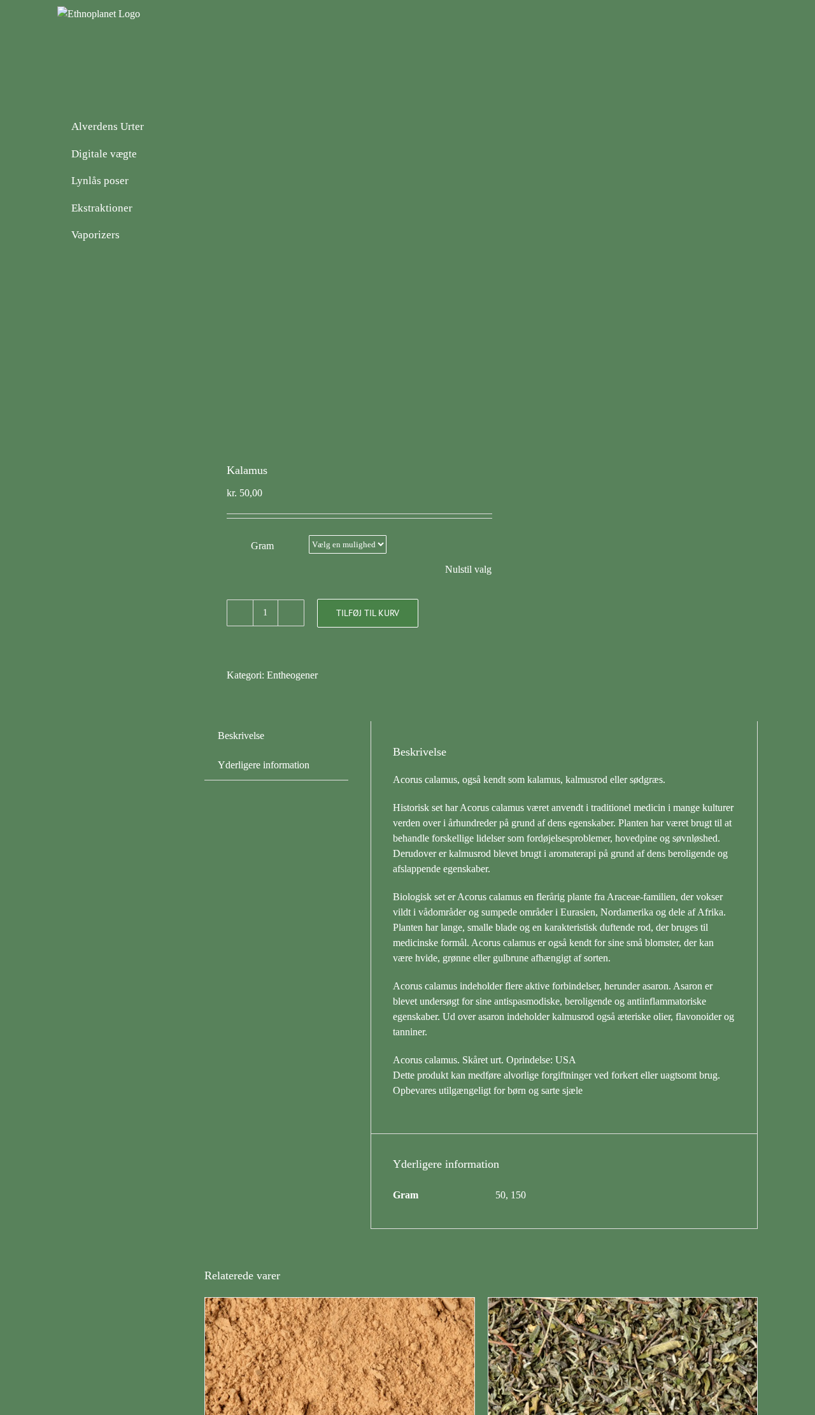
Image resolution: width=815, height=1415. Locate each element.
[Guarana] (339, 1305)
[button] (737, 48)
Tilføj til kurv (367, 613)
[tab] (241, 736)
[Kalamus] (337, 270)
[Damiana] (623, 1305)
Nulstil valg (468, 569)
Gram (262, 545)
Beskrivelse (241, 735)
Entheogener (292, 675)
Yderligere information (263, 764)
